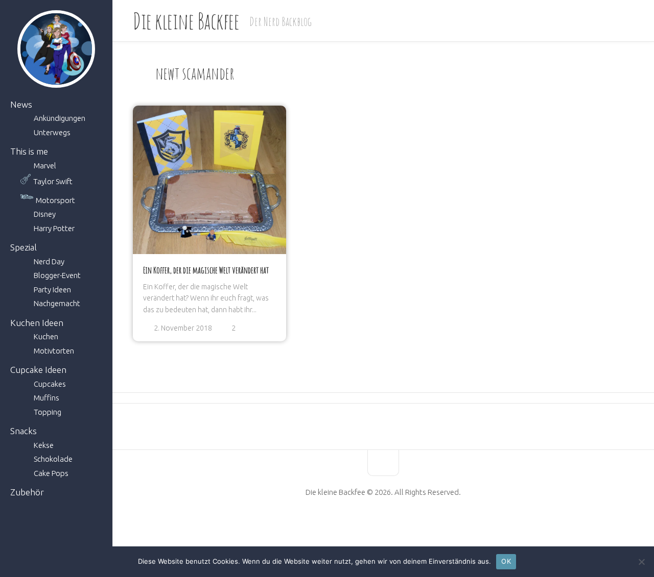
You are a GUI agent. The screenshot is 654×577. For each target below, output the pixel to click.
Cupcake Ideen (38, 369)
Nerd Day (49, 261)
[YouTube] (374, 524)
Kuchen (46, 336)
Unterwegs (52, 132)
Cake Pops (51, 473)
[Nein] (641, 562)
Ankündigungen (59, 118)
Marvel (45, 165)
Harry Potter (54, 228)
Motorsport (55, 200)
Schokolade (53, 459)
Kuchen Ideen (36, 323)
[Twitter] (392, 524)
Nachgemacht (57, 303)
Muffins (46, 397)
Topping (47, 412)
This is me (29, 151)
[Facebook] (357, 524)
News (21, 104)
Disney (45, 214)
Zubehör (27, 492)
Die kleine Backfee (186, 20)
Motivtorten (54, 350)
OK (506, 561)
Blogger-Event (57, 275)
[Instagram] (409, 524)
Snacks (23, 431)
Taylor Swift (53, 181)
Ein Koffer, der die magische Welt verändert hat (206, 269)
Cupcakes (50, 384)
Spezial (23, 247)
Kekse (44, 445)
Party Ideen (52, 289)
